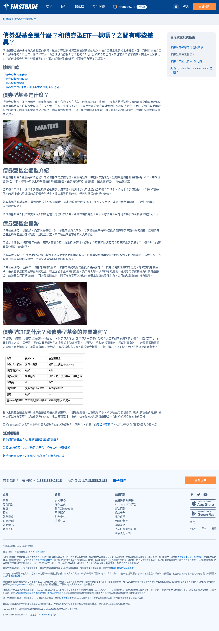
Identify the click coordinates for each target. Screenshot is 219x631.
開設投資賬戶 (105, 425)
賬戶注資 (60, 504)
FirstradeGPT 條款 (125, 504)
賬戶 (64, 7)
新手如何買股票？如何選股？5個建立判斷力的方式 (33, 456)
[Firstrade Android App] (203, 513)
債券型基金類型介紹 (17, 79)
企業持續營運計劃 (125, 529)
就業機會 (8, 517)
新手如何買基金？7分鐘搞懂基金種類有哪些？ (31, 439)
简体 (204, 528)
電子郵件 (119, 480)
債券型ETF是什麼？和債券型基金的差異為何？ (33, 87)
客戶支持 (8, 529)
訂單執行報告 (122, 533)
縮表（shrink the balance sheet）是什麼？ (191, 70)
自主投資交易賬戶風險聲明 (189, 557)
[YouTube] (205, 495)
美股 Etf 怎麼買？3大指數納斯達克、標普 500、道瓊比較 (36, 448)
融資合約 (40, 592)
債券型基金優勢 (15, 83)
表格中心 (60, 500)
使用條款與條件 (124, 500)
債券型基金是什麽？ (182, 54)
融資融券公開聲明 (25, 592)
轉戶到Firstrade (64, 509)
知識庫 (79, 7)
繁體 (213, 528)
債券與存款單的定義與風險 (186, 47)
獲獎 (5, 509)
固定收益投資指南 (25, 19)
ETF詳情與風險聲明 (11, 576)
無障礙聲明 (121, 521)
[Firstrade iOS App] (203, 503)
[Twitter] (199, 495)
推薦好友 (60, 521)
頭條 (5, 513)
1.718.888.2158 (94, 480)
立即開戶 (204, 7)
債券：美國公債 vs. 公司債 (186, 61)
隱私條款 (119, 509)
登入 (186, 7)
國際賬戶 (60, 513)
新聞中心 (8, 525)
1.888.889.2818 (49, 480)
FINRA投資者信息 (53, 592)
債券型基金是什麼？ (17, 75)
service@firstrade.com (20, 584)
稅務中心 (60, 517)
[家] (20, 6)
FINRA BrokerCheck (35, 551)
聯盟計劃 (8, 521)
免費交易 (8, 504)
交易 (49, 7)
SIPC (49, 614)
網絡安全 (119, 513)
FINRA (43, 614)
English (193, 528)
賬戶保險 (119, 517)
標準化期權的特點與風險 (122, 568)
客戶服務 (98, 7)
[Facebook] (192, 495)
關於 (5, 500)
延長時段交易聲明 (44, 560)
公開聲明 (119, 525)
